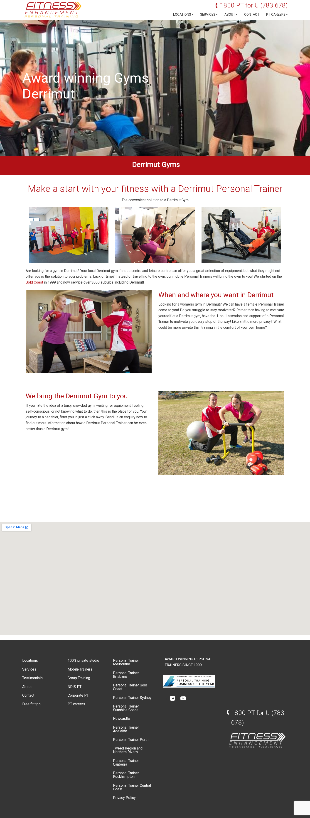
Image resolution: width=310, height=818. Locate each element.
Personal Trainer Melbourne (126, 662)
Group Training (79, 678)
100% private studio (83, 660)
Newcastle (121, 718)
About (229, 14)
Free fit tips (31, 704)
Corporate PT (78, 695)
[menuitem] (182, 14)
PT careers (275, 14)
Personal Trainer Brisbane (126, 675)
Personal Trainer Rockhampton (126, 775)
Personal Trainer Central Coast (132, 787)
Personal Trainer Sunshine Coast (126, 708)
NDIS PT (74, 687)
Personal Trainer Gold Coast (130, 687)
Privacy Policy (124, 798)
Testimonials (32, 678)
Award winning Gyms (85, 78)
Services (207, 14)
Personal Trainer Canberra (126, 763)
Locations (182, 14)
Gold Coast (34, 282)
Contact (251, 14)
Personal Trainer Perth (130, 739)
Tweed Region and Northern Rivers (128, 750)
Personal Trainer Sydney (132, 698)
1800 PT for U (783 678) (254, 5)
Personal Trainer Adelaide (126, 729)
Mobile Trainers (80, 669)
